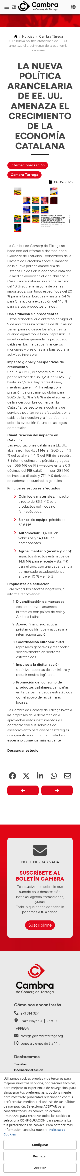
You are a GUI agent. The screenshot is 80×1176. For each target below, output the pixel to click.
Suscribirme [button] (40, 925)
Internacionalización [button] (28, 165)
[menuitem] (40, 1064)
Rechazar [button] (40, 1156)
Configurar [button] (40, 1145)
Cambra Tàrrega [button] (24, 175)
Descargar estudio (22, 750)
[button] (40, 6)
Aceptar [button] (40, 1168)
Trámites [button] (20, 1064)
